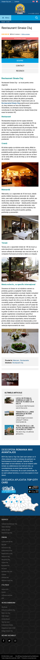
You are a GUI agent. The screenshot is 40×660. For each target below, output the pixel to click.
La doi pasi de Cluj (7, 541)
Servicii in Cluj (6, 556)
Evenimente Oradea (7, 625)
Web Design (5, 616)
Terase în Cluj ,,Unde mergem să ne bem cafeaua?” (25, 413)
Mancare (16, 360)
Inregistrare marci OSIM (8, 628)
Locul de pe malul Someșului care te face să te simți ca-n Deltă (25, 401)
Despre (20, 61)
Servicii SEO (5, 589)
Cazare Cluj (5, 562)
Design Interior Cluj (7, 631)
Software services (7, 595)
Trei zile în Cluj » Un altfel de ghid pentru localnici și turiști (25, 427)
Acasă (3, 21)
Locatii (8, 21)
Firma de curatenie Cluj (8, 610)
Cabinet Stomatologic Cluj (9, 524)
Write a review (26, 34)
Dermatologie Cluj (7, 533)
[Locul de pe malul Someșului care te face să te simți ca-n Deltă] (9, 400)
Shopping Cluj (6, 559)
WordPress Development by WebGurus (26, 656)
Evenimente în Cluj (7, 550)
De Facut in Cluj (6, 547)
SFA (3, 598)
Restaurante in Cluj (7, 553)
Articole (4, 544)
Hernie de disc (6, 530)
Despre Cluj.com (6, 1)
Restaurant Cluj (17, 363)
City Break (4, 607)
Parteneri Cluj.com (7, 571)
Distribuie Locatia (21, 38)
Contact (17, 1)
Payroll (3, 592)
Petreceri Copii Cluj (7, 580)
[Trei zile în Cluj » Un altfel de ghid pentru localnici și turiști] (9, 430)
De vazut (4, 568)
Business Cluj (5, 565)
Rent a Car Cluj (6, 613)
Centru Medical (6, 527)
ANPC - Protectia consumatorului (26, 658)
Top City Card (5, 622)
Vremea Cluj (5, 577)
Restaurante (24, 360)
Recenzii (20, 71)
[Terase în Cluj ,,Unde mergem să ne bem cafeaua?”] (9, 413)
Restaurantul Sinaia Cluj (11, 103)
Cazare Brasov (6, 619)
